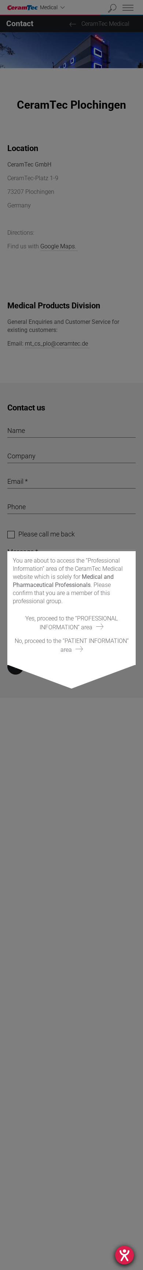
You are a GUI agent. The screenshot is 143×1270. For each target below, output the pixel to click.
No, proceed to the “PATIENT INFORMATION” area (72, 645)
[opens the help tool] (124, 1255)
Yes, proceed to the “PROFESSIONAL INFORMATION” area (71, 623)
